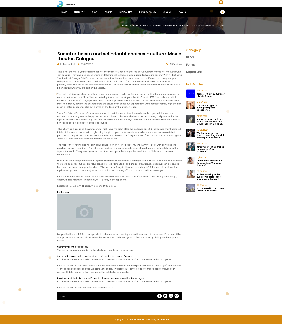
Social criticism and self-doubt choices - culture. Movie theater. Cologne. (184, 25)
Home (64, 12)
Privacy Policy (147, 12)
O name (167, 12)
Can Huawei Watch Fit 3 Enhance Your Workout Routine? (209, 163)
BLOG (95, 12)
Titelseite (79, 12)
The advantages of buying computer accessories (207, 108)
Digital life (125, 12)
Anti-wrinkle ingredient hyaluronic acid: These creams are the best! (209, 176)
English (183, 12)
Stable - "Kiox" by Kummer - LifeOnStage (211, 95)
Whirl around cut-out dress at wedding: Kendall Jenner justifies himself (210, 135)
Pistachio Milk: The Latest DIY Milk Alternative (210, 189)
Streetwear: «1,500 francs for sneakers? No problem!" (210, 149)
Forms (108, 12)
